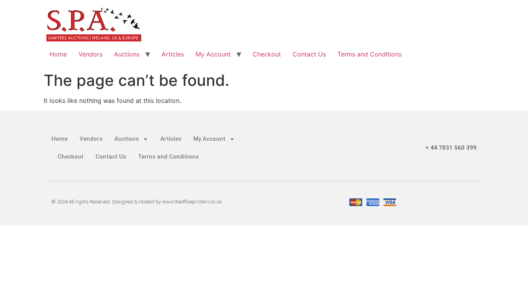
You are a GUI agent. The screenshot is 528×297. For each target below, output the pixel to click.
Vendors (90, 54)
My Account (213, 54)
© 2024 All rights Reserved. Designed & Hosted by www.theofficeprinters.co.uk (136, 202)
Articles (173, 54)
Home (58, 54)
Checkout (267, 54)
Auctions (127, 54)
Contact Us (309, 54)
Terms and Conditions (369, 54)
